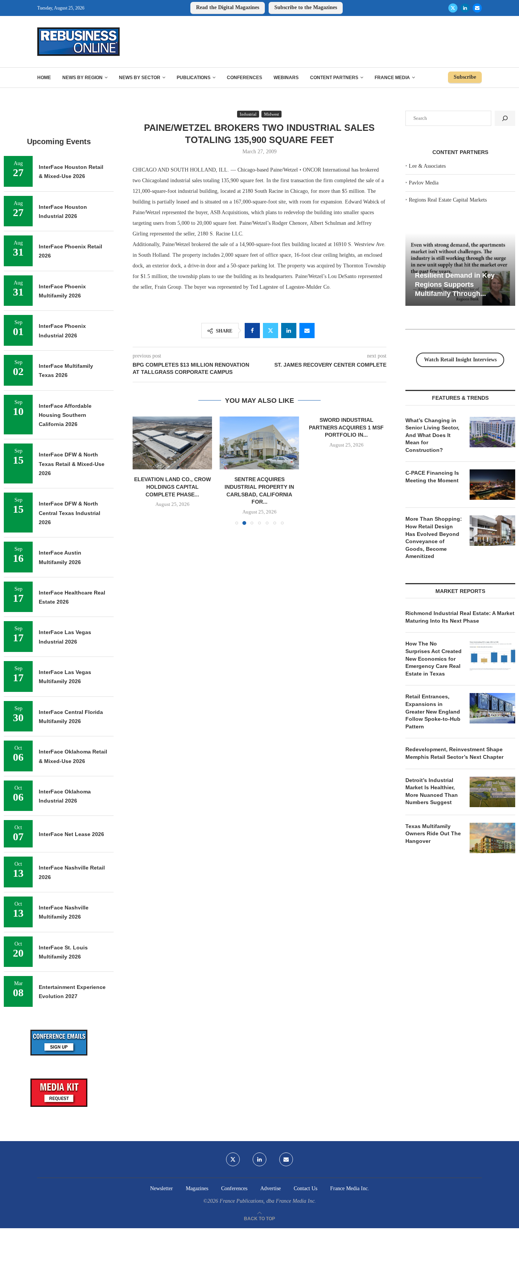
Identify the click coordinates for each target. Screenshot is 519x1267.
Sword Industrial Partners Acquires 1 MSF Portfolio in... (346, 427)
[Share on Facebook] (252, 330)
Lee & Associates (427, 166)
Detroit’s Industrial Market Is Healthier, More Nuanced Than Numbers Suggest (431, 791)
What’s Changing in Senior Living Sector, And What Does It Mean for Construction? (432, 435)
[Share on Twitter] (270, 330)
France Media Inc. (349, 1188)
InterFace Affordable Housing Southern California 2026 (65, 415)
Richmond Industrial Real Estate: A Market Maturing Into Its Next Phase (459, 617)
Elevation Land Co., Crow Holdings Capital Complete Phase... (172, 487)
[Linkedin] (465, 8)
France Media (392, 77)
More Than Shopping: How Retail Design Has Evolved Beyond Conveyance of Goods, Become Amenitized (433, 537)
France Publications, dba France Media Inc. (268, 1201)
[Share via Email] (307, 330)
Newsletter (161, 1188)
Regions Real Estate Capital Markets (448, 200)
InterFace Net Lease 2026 (71, 834)
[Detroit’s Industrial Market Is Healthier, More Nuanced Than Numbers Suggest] (492, 792)
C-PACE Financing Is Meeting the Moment (432, 476)
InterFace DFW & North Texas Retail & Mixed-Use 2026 (71, 463)
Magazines (197, 1188)
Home (44, 77)
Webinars (286, 77)
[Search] (505, 118)
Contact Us (305, 1188)
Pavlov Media (423, 183)
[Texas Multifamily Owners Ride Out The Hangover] (492, 838)
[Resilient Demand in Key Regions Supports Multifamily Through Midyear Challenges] (460, 269)
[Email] (477, 8)
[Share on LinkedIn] (288, 330)
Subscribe (465, 77)
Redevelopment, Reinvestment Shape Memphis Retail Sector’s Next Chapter (454, 753)
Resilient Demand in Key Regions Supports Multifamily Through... (455, 284)
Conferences (244, 77)
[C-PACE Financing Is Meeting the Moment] (492, 484)
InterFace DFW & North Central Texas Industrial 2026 (69, 513)
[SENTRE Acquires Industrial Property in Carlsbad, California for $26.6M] (259, 443)
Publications (193, 77)
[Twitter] (452, 8)
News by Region (82, 77)
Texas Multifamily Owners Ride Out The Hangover (433, 833)
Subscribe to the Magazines (305, 7)
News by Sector (139, 77)
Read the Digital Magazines (227, 7)
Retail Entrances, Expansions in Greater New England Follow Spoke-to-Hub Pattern (432, 711)
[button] (142, 470)
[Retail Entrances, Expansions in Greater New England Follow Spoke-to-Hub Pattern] (492, 708)
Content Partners (334, 77)
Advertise (270, 1188)
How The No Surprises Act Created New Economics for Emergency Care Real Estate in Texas (433, 658)
